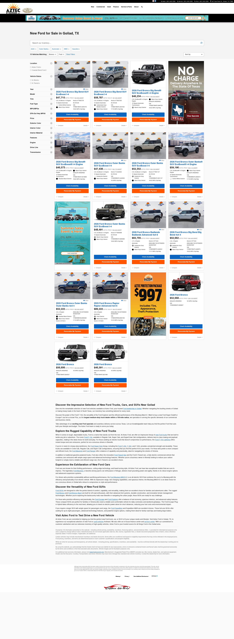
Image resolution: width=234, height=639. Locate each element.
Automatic (56, 49)
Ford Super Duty (97, 469)
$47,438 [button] (108, 179)
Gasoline (76, 49)
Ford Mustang (78, 494)
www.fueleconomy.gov (97, 575)
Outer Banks (44, 49)
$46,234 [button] (146, 99)
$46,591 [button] (108, 390)
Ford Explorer (113, 523)
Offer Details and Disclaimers (63, 274)
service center (149, 545)
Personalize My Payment (72, 125)
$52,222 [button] (70, 329)
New (92, 7)
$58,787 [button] (108, 102)
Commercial (100, 7)
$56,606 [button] (70, 390)
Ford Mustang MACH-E (118, 500)
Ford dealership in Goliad (132, 432)
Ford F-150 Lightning (162, 463)
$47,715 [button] (70, 102)
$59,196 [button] (184, 175)
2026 (33, 49)
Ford (60, 54)
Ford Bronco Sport (75, 516)
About (136, 7)
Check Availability (72, 120)
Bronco (51, 54)
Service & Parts (126, 7)
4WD (66, 49)
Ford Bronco (60, 516)
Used (109, 7)
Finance (116, 7)
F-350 (129, 469)
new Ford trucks (161, 458)
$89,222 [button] (108, 329)
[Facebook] (155, 1)
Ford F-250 (122, 469)
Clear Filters (70, 54)
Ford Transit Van (120, 478)
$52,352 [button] (146, 179)
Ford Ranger (90, 474)
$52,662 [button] (184, 253)
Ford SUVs (60, 514)
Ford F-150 (88, 461)
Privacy (127, 599)
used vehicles (99, 545)
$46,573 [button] (70, 175)
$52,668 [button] (184, 316)
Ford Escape (99, 523)
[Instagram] (153, 1)
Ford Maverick (77, 474)
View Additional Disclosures (140, 599)
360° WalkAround (68, 91)
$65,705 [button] (146, 253)
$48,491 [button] (108, 242)
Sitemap (118, 599)
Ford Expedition (116, 532)
